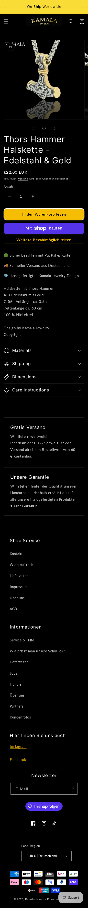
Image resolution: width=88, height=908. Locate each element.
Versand (23, 178)
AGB (13, 609)
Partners (16, 706)
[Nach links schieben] (33, 128)
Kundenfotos (20, 717)
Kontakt (16, 554)
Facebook (18, 759)
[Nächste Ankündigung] (82, 6)
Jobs (13, 673)
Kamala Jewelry (35, 899)
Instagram (18, 746)
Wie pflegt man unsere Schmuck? (37, 651)
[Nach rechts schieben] (54, 128)
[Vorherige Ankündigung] (5, 6)
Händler (16, 684)
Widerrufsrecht (22, 565)
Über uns (17, 598)
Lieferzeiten (19, 576)
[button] (6, 21)
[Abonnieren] (71, 789)
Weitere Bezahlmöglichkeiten (44, 239)
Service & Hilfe (22, 640)
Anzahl (8, 187)
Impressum (19, 587)
